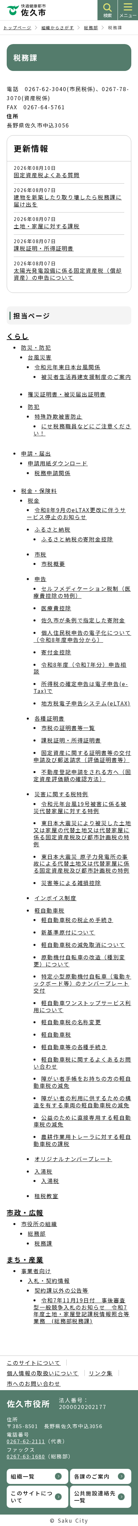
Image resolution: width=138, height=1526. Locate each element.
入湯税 (43, 1171)
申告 (40, 579)
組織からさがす (58, 27)
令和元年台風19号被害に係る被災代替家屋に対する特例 (80, 807)
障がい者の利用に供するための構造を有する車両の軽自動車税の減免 (82, 1101)
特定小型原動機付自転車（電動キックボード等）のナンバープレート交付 (82, 983)
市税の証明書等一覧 (68, 728)
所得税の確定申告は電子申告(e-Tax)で (80, 687)
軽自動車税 (49, 910)
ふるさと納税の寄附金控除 (77, 539)
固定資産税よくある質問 (47, 175)
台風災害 (40, 357)
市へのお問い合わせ (34, 1383)
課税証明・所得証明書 (44, 248)
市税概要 (53, 564)
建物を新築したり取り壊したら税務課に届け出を (68, 200)
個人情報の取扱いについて (43, 1373)
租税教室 (46, 1196)
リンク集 (101, 1373)
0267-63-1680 (26, 1456)
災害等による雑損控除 (71, 883)
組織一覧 (23, 1476)
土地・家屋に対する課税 (47, 226)
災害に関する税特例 (61, 794)
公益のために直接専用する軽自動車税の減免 (82, 1121)
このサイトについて (34, 1363)
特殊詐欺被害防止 (58, 416)
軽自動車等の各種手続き (74, 1047)
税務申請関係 (52, 473)
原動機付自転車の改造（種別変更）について (79, 960)
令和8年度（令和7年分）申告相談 (80, 668)
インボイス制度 (55, 898)
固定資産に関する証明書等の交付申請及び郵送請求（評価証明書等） (82, 756)
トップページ (17, 27)
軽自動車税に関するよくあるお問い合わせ (82, 1062)
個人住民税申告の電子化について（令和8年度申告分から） (82, 636)
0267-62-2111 (26, 1441)
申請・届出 (36, 453)
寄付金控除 (56, 652)
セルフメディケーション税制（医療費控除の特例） (82, 592)
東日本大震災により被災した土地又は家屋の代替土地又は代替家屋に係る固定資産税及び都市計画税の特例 (82, 833)
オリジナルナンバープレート (73, 1159)
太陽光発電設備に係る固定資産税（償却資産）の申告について (68, 273)
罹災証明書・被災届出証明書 (67, 394)
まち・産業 (25, 1259)
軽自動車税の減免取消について (83, 945)
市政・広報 (25, 1212)
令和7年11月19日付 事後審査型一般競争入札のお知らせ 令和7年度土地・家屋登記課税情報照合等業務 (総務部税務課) (81, 1310)
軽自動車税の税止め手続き (77, 920)
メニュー (128, 15)
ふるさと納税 (52, 529)
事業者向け (36, 1271)
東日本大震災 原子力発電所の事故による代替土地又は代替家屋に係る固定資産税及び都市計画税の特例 (81, 863)
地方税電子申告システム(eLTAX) (86, 703)
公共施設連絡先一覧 (95, 1496)
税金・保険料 (39, 491)
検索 (107, 15)
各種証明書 (49, 718)
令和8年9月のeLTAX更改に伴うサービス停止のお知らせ (76, 513)
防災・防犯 (36, 347)
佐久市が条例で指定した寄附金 (83, 620)
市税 (40, 554)
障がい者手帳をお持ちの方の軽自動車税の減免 (82, 1082)
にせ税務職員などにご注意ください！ (82, 429)
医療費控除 (56, 608)
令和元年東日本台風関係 (67, 367)
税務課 (43, 1243)
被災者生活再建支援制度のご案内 (86, 377)
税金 (34, 500)
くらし (18, 336)
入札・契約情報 (49, 1280)
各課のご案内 (92, 1476)
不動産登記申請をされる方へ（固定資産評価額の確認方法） (82, 775)
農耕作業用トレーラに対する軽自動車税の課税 (82, 1140)
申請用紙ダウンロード (58, 463)
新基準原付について (68, 932)
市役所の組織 (39, 1224)
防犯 (34, 407)
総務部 (91, 27)
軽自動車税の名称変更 (71, 1022)
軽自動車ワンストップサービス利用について (82, 1006)
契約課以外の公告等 (61, 1290)
